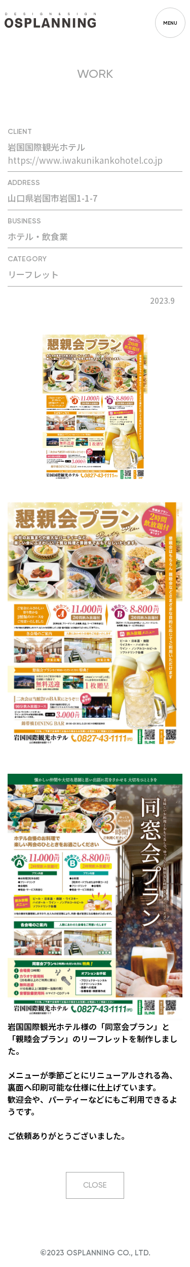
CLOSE (95, 1185)
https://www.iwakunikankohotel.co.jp (85, 160)
